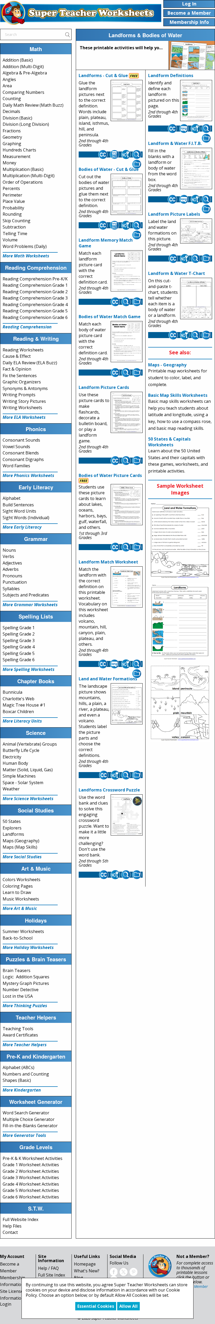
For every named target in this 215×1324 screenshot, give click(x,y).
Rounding (12, 214)
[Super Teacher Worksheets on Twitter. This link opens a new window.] (123, 1271)
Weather (11, 789)
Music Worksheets (21, 899)
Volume (10, 240)
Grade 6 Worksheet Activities (31, 1197)
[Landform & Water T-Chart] (196, 299)
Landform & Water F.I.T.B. (175, 143)
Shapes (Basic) (17, 1080)
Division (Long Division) (26, 124)
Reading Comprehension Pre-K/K (35, 279)
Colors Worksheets (21, 879)
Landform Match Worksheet (108, 562)
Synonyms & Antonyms (25, 388)
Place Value (14, 201)
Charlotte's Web (18, 699)
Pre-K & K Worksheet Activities (32, 1158)
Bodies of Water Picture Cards (110, 475)
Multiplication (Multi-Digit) (29, 175)
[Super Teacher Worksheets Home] (80, 12)
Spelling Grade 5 (19, 653)
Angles (9, 79)
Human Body (15, 763)
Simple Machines (19, 776)
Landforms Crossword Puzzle (109, 790)
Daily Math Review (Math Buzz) (33, 105)
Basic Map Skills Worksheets (177, 395)
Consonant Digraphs (23, 459)
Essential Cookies (95, 1306)
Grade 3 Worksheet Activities (31, 1177)
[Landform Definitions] (196, 101)
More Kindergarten (22, 1090)
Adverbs (11, 569)
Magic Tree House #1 (24, 705)
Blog (78, 1277)
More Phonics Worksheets (28, 475)
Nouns (9, 550)
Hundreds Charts (19, 150)
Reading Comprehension (27, 327)
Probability (13, 208)
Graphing (12, 143)
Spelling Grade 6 (19, 660)
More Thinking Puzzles (25, 1005)
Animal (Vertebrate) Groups (30, 744)
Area (7, 86)
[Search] (67, 34)
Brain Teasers (16, 970)
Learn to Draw (17, 892)
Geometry (12, 137)
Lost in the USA (18, 996)
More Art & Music (20, 908)
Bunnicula (12, 692)
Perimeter (12, 195)
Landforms (13, 834)
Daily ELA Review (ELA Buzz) (30, 363)
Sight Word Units (19, 511)
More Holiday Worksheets (28, 947)
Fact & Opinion (17, 369)
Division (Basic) (17, 118)
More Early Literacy (22, 527)
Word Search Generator (26, 1113)
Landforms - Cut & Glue (103, 75)
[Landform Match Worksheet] (127, 587)
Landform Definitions (170, 75)
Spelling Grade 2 (19, 634)
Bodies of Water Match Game (110, 316)
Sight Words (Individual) (26, 517)
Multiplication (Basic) (23, 169)
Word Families (16, 466)
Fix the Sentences (20, 375)
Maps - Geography (167, 365)
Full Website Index (20, 1219)
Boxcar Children (18, 711)
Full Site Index (51, 1275)
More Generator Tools (24, 1135)
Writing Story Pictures (24, 401)
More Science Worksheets (28, 798)
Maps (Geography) (21, 841)
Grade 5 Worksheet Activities (31, 1190)
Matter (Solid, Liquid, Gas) (28, 770)
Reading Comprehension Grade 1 (35, 285)
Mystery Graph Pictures (26, 983)
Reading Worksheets (23, 350)
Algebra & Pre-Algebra (25, 73)
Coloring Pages (18, 886)
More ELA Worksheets (24, 417)
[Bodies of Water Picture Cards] (127, 505)
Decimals (11, 111)
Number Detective (21, 989)
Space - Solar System (23, 782)
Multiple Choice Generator (29, 1119)
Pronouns (12, 576)
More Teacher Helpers (25, 1045)
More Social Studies (22, 857)
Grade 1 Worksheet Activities (31, 1165)
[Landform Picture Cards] (127, 412)
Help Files (12, 1226)
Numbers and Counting (26, 1074)
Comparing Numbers (23, 92)
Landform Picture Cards (104, 387)
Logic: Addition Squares (26, 977)
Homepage (85, 1264)
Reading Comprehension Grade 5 (35, 311)
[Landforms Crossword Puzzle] (127, 815)
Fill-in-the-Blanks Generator (30, 1125)
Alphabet (11, 498)
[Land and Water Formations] (127, 704)
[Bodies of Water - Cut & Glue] (127, 194)
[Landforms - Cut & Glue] (127, 101)
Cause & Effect (17, 356)
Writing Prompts (19, 395)
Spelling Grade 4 (19, 647)
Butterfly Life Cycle (21, 750)
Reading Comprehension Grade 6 (35, 317)
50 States (12, 821)
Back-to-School (18, 938)
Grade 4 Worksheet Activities (31, 1184)
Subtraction (14, 227)
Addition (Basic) (18, 60)
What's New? (86, 1271)
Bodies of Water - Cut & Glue (109, 169)
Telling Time (15, 233)
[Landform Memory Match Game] (127, 271)
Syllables (11, 589)
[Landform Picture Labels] (196, 231)
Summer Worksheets (23, 931)
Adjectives (12, 563)
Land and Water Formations (108, 679)
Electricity (12, 757)
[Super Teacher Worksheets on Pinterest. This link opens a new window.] (133, 1271)
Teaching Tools (18, 1029)
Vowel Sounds (16, 446)
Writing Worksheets (22, 407)
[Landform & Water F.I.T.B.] (196, 169)
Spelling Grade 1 (19, 628)
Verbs (8, 556)
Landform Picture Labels (174, 214)
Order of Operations (23, 182)
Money (9, 163)
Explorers (12, 828)
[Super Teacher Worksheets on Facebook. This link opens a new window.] (113, 1271)
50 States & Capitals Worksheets (169, 442)
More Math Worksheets (26, 256)
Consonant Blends (21, 453)
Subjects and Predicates (26, 595)
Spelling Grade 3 (19, 640)
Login (5, 1304)
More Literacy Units (22, 721)
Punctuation (15, 582)
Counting (12, 98)
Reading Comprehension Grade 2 (35, 292)
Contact (10, 1232)
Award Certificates (20, 1035)
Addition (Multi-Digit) (23, 66)
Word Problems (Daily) (25, 246)
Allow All (128, 1306)
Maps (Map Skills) (20, 847)
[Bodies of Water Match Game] (127, 342)
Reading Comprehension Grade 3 (35, 298)
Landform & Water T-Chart (176, 273)
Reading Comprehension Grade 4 (35, 304)
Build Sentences (18, 505)
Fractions (12, 131)
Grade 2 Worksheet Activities (31, 1171)
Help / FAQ (48, 1268)
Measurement (16, 156)
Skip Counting (16, 221)
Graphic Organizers (22, 382)
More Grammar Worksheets (30, 604)
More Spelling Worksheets (29, 669)
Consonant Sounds (21, 440)
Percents (11, 188)
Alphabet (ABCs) (18, 1067)
